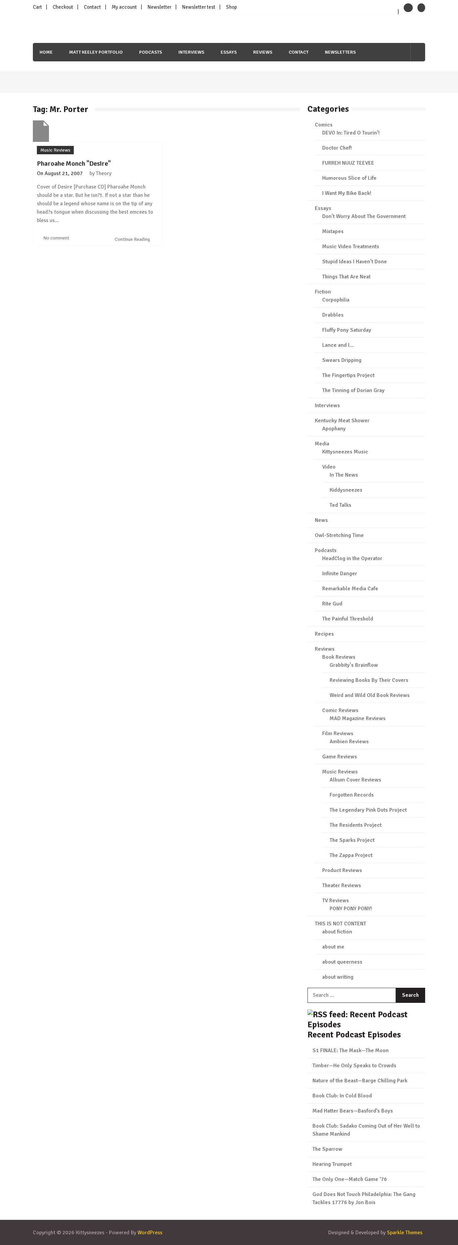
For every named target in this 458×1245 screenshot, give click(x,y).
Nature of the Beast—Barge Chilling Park (359, 1080)
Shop (231, 7)
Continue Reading (133, 239)
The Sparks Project (352, 840)
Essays (229, 52)
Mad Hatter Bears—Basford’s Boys (352, 1110)
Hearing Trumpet (332, 1164)
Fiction (323, 291)
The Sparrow (327, 1149)
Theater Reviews (341, 885)
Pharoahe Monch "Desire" (74, 163)
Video (329, 467)
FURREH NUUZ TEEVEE (348, 163)
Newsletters (340, 52)
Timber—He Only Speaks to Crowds (354, 1065)
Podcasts (150, 52)
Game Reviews (339, 756)
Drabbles (333, 315)
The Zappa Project (351, 855)
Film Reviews (337, 733)
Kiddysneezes (346, 490)
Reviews (262, 52)
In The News (344, 475)
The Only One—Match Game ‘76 (349, 1179)
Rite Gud (332, 603)
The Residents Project (356, 825)
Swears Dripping (341, 360)
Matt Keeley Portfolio (96, 52)
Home (46, 52)
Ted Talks (340, 505)
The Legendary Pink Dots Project (368, 810)
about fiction (337, 931)
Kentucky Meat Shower (342, 420)
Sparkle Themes (404, 1232)
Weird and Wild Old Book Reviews (370, 695)
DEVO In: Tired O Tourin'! (351, 132)
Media (322, 443)
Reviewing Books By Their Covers (369, 680)
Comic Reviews (340, 710)
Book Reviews (338, 657)
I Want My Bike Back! (346, 193)
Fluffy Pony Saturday (346, 330)
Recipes (324, 634)
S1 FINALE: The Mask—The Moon (350, 1050)
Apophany (334, 428)
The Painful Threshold (347, 618)
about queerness (342, 962)
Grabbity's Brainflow (354, 665)
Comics (324, 124)
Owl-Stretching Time (339, 535)
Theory (103, 173)
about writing (337, 977)
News (321, 520)
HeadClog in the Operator (352, 558)
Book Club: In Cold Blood (342, 1095)
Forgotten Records (352, 795)
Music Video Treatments (350, 246)
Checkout (63, 7)
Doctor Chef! (337, 148)
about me (333, 946)
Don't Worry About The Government (364, 216)
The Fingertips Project (348, 375)
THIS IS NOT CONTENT (340, 923)
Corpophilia (335, 299)
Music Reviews (55, 150)
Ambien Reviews (349, 741)
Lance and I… (338, 345)
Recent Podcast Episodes (354, 1034)
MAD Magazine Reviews (358, 718)
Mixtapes (333, 231)
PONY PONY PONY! (351, 908)
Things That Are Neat (346, 276)
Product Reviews (342, 870)
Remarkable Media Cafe (350, 588)
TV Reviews (335, 900)
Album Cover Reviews (355, 779)
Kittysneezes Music (345, 451)
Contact (92, 7)
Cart (37, 7)
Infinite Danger (339, 573)
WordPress (149, 1232)
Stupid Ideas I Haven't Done (354, 261)
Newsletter (159, 7)
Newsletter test (198, 7)
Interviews (191, 52)
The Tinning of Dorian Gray (353, 390)
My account (124, 7)
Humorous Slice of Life (349, 178)
